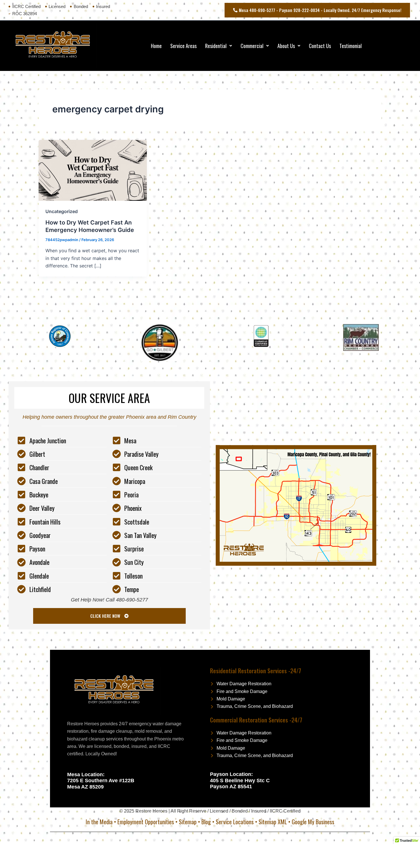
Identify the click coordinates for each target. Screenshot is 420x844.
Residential (216, 45)
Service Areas (183, 45)
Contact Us (320, 45)
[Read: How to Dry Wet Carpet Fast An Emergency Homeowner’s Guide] (93, 170)
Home (156, 45)
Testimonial (350, 45)
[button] (218, 46)
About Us (286, 45)
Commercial (252, 45)
